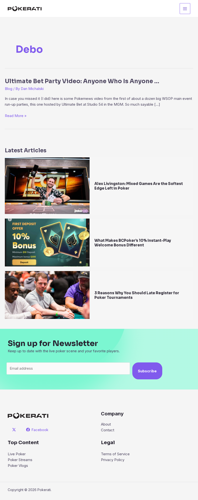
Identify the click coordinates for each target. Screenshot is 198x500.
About (106, 424)
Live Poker (17, 454)
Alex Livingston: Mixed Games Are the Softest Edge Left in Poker (138, 186)
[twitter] (15, 430)
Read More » (16, 116)
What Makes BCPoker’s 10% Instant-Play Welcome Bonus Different (132, 242)
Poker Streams (20, 459)
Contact (107, 430)
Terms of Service (115, 454)
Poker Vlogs (18, 465)
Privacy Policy (112, 459)
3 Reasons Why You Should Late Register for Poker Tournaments (136, 295)
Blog (8, 88)
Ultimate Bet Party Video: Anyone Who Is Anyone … (82, 81)
